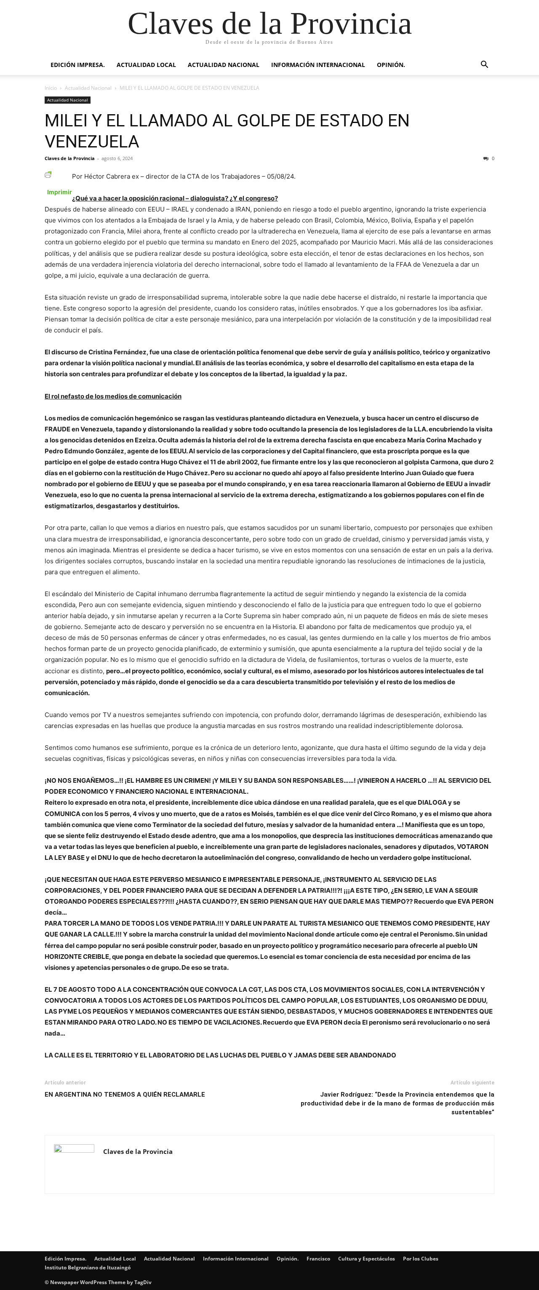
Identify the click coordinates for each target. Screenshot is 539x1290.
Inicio (51, 87)
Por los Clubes (420, 1258)
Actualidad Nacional (223, 65)
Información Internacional (318, 65)
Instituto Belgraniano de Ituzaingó (88, 1267)
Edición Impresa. (78, 65)
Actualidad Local (146, 65)
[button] (484, 66)
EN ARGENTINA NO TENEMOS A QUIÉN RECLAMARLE (125, 1094)
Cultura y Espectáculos (366, 1258)
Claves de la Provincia (70, 158)
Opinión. (391, 65)
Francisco (318, 1258)
